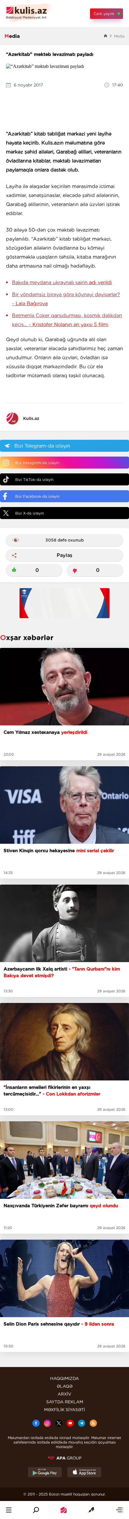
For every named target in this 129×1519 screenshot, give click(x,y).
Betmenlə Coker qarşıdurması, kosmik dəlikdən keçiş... (67, 320)
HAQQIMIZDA (64, 1378)
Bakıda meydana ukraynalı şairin (62, 282)
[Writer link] (91, 1510)
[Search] (36, 1510)
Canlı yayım (104, 13)
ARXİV (64, 1394)
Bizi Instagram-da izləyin (37, 462)
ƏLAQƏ (65, 1386)
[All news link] (119, 1510)
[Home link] (64, 1510)
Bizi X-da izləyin (29, 513)
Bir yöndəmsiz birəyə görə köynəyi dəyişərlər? (66, 299)
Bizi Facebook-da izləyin (37, 496)
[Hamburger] (8, 1510)
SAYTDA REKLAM (64, 1401)
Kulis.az (31, 418)
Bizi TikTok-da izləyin (34, 479)
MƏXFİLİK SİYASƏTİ (64, 1409)
